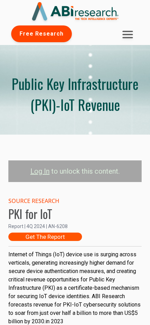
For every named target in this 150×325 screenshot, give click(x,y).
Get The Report (45, 236)
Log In (40, 171)
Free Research (41, 33)
